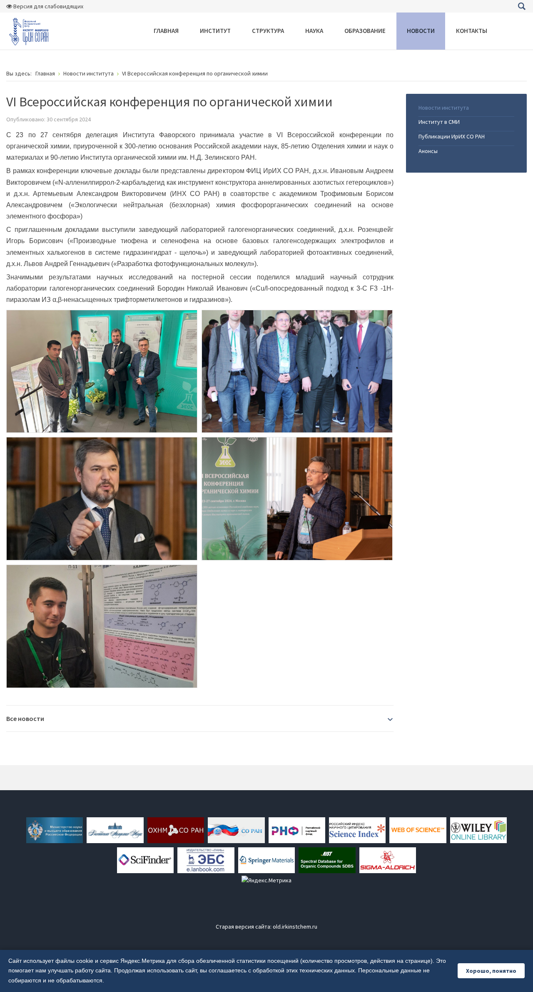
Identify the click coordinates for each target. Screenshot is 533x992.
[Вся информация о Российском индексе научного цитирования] (357, 829)
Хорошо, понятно (491, 970)
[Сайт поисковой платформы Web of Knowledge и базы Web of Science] (417, 829)
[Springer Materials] (266, 859)
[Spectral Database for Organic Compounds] (327, 859)
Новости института (443, 107)
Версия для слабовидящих (47, 6)
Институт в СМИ (439, 122)
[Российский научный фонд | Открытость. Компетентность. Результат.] (297, 829)
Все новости (25, 718)
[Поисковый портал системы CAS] (145, 859)
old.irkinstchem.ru (295, 926)
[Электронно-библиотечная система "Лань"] (205, 859)
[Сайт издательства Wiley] (478, 829)
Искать (521, 6)
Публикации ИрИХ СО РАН (451, 136)
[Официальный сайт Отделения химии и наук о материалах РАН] (175, 829)
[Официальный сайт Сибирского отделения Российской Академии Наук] (236, 829)
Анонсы (428, 151)
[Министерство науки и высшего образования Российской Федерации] (54, 829)
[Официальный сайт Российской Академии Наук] (115, 829)
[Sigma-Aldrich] (387, 859)
